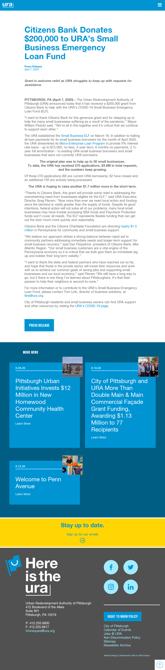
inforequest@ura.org (40, 631)
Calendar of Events (117, 630)
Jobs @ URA (113, 634)
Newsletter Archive (117, 645)
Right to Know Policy (123, 616)
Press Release (39, 325)
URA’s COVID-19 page (91, 306)
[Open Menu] (160, 4)
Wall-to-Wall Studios (141, 656)
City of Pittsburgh (116, 626)
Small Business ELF (75, 136)
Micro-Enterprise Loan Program (82, 143)
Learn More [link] (22, 423)
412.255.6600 (39, 623)
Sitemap (110, 641)
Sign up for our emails (82, 534)
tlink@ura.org (33, 296)
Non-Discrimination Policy (122, 637)
